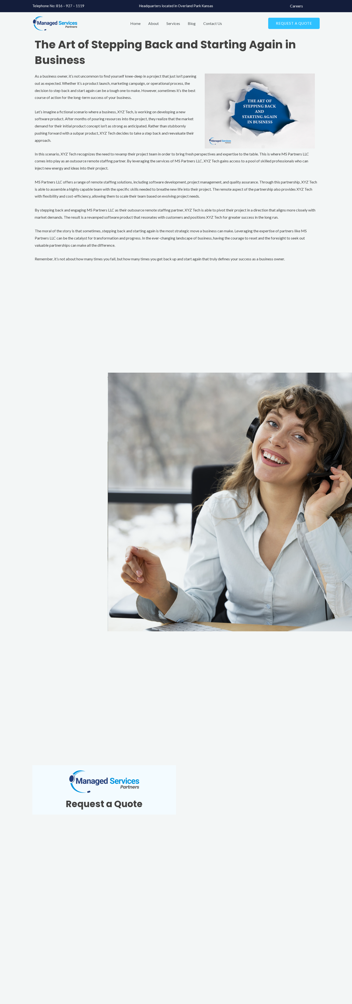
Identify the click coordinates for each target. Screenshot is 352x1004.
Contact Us (212, 23)
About (153, 23)
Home (135, 23)
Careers (296, 6)
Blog (192, 23)
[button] (294, 23)
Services (173, 23)
